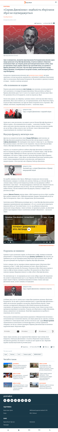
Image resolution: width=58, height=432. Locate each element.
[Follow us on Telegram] (15, 400)
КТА (29, 430)
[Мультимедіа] (19, 430)
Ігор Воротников (7, 17)
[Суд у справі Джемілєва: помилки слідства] (13, 291)
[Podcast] (25, 400)
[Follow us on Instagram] (18, 400)
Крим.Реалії (9, 219)
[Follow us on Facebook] (4, 400)
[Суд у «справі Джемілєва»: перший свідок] (13, 114)
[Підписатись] (29, 400)
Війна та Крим (43, 363)
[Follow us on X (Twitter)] (8, 400)
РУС (39, 430)
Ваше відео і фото (8, 410)
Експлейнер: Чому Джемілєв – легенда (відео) (19, 217)
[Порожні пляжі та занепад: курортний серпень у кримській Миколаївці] (34, 384)
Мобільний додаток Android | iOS (38, 410)
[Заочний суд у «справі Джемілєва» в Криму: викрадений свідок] (13, 170)
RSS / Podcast (33, 413)
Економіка (16, 363)
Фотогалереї (42, 383)
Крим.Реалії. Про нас (9, 422)
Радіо (4, 413)
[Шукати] (50, 430)
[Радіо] (8, 430)
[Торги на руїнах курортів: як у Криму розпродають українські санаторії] (7, 365)
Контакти (32, 422)
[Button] (38, 23)
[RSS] (22, 400)
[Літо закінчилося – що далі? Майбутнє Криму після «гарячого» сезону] (7, 375)
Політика (6, 6)
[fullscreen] (53, 242)
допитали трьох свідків (36, 75)
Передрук (6, 425)
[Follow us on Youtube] (11, 400)
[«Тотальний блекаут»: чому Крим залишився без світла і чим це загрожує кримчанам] (7, 384)
